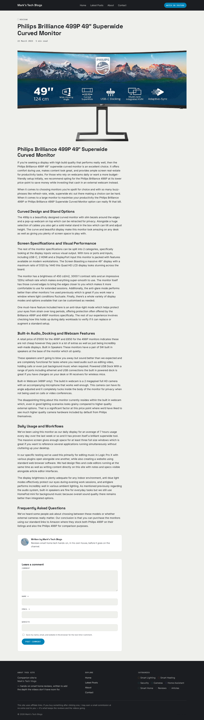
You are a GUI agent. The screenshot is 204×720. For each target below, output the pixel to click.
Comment (26, 568)
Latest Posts (96, 5)
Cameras (158, 683)
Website (26, 622)
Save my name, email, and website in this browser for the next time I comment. (59, 635)
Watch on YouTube (175, 5)
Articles (175, 688)
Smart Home (146, 688)
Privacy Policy (180, 714)
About (111, 5)
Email (26, 609)
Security (144, 683)
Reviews (162, 688)
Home (83, 5)
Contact (122, 5)
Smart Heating (167, 677)
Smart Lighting (147, 677)
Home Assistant (176, 683)
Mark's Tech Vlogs (26, 681)
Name (25, 596)
